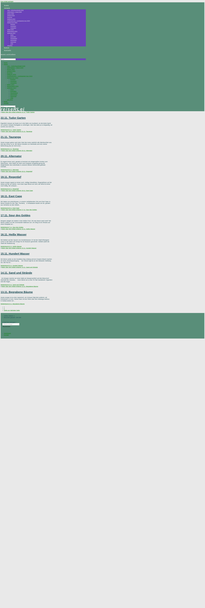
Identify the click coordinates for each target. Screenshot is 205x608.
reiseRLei (13, 109)
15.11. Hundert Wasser (15, 253)
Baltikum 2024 (11, 74)
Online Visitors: (9, 316)
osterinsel (13, 96)
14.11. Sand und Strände (16, 272)
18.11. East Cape (11, 196)
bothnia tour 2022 (12, 78)
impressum (7, 333)
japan (12, 89)
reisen (6, 64)
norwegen (13, 81)
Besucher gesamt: (10, 317)
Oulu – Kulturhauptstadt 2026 (16, 66)
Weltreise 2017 (11, 88)
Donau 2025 (11, 69)
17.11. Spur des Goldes (15, 215)
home (5, 63)
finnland (12, 79)
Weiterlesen (11, 130)
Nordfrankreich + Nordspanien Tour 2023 (19, 76)
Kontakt (6, 103)
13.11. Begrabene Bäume (17, 292)
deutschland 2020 (12, 86)
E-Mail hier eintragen (9, 322)
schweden (13, 83)
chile (11, 98)
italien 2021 (10, 84)
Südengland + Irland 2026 (15, 68)
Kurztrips (9, 73)
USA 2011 (10, 100)
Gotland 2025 (11, 71)
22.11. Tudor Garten (13, 117)
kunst (5, 101)
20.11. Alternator (11, 156)
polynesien (13, 95)
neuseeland (14, 93)
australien (13, 91)
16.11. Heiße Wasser (14, 234)
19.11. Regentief (11, 176)
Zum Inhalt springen (7, 1)
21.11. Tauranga (11, 136)
